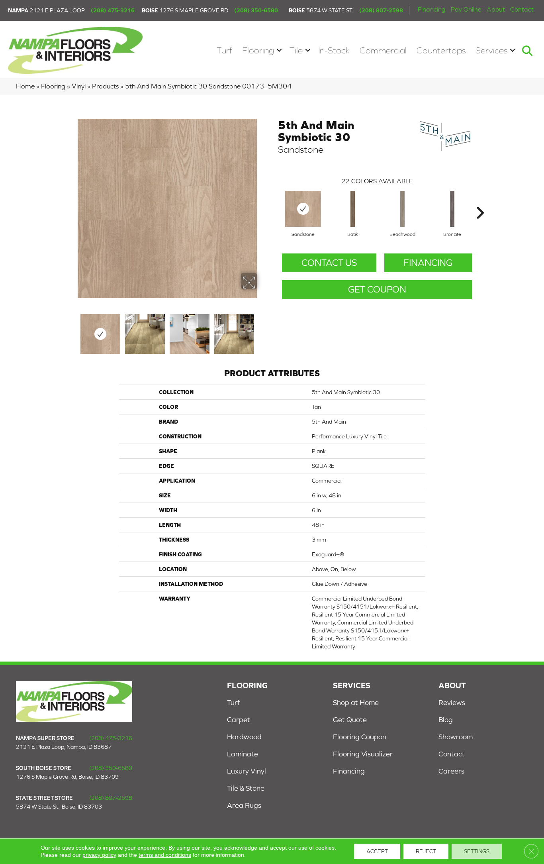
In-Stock (334, 50)
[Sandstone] (303, 209)
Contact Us (329, 262)
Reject (426, 851)
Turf (224, 50)
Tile (296, 50)
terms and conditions (165, 855)
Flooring (258, 50)
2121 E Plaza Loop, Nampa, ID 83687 (64, 747)
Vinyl (79, 86)
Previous (72, 330)
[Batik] (352, 209)
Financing (432, 9)
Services (491, 50)
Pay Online (466, 9)
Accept (377, 851)
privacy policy (99, 855)
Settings (476, 851)
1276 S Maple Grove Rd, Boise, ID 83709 (67, 777)
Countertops (441, 50)
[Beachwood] (402, 209)
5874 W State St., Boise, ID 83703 (59, 806)
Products (105, 86)
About (496, 9)
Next (262, 330)
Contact (522, 9)
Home (25, 86)
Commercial (383, 50)
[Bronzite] (452, 209)
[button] (279, 50)
